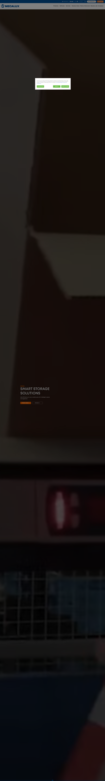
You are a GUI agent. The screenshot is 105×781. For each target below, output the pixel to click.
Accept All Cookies (65, 86)
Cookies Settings (40, 86)
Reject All (56, 86)
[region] (53, 84)
